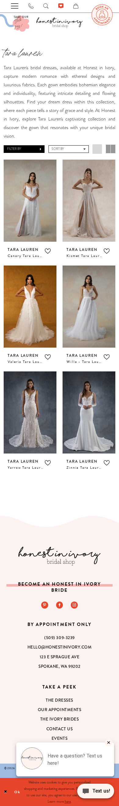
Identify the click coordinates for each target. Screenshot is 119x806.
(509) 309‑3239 (59, 638)
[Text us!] (95, 793)
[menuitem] (102, 15)
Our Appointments (59, 710)
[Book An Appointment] (102, 15)
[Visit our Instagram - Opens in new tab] (74, 605)
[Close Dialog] (5, 792)
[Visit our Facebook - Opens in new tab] (59, 605)
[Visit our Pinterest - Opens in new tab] (44, 605)
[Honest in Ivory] (59, 556)
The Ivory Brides (59, 719)
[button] (24, 149)
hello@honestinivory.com (59, 647)
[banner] (59, 22)
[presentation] (30, 201)
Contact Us (59, 729)
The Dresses (59, 700)
